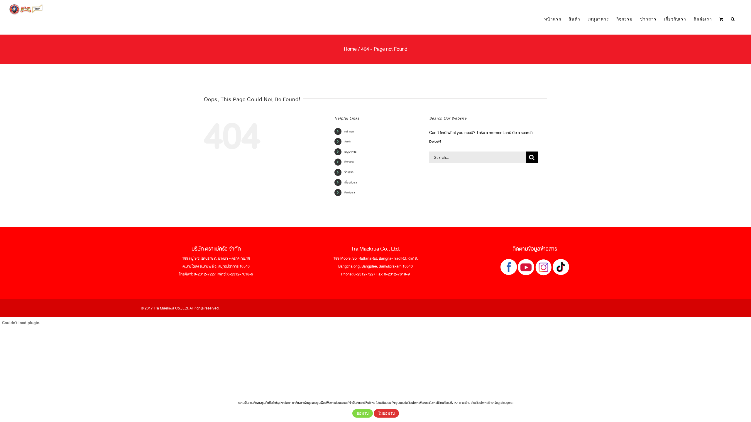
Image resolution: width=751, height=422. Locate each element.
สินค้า (347, 141)
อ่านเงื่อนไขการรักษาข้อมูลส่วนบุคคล (492, 402)
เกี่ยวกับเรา (350, 182)
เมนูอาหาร (350, 151)
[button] (733, 19)
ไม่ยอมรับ (386, 413)
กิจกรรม (349, 161)
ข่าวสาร (348, 172)
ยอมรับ (362, 413)
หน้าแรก (349, 131)
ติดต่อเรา (349, 192)
